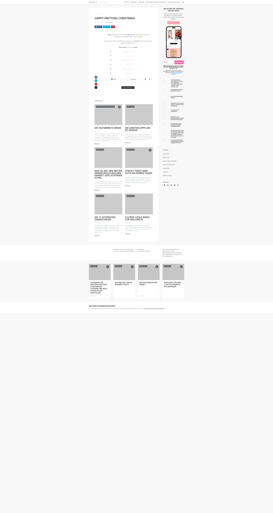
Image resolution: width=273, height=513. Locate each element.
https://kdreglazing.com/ (168, 253)
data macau (170, 256)
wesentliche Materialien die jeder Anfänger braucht (177, 118)
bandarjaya (141, 249)
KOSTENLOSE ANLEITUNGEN (174, 2)
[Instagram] (167, 185)
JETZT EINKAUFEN (173, 23)
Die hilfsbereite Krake (108, 127)
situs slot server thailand (144, 251)
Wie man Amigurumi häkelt (177, 97)
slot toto (178, 254)
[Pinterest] (171, 185)
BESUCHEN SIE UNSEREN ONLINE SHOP (102, 306)
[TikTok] (178, 185)
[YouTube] (174, 185)
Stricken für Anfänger (175, 110)
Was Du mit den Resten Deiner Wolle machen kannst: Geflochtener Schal (108, 174)
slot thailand (116, 249)
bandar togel (172, 254)
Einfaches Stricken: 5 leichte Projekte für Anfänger (177, 104)
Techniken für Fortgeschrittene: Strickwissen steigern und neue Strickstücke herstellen (177, 83)
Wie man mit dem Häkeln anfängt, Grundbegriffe (176, 125)
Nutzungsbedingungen (149, 308)
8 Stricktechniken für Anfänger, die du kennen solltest (177, 141)
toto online (177, 253)
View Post (97, 143)
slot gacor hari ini (123, 251)
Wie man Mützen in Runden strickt (177, 90)
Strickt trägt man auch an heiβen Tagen (138, 172)
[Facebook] (164, 185)
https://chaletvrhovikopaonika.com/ (171, 249)
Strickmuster (133, 2)
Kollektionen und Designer (152, 2)
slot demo (115, 251)
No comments (109, 22)
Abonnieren (179, 62)
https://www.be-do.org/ (168, 251)
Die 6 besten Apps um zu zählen (137, 129)
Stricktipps (126, 2)
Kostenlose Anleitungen (169, 164)
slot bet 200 (123, 249)
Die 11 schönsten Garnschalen (105, 218)
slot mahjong (130, 251)
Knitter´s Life (163, 2)
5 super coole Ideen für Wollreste (137, 218)
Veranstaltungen (109, 106)
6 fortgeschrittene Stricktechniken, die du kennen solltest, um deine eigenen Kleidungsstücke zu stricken (177, 134)
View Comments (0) (128, 87)
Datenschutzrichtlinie (160, 308)
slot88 (167, 254)
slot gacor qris (129, 249)
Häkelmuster (141, 2)
